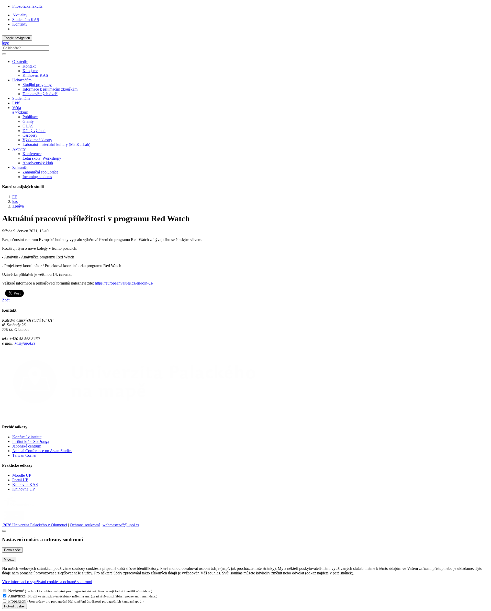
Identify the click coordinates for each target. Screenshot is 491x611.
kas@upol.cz (25, 343)
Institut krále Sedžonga (30, 441)
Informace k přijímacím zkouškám (50, 89)
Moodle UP (21, 475)
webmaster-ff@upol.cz (121, 525)
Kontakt (29, 66)
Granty (28, 121)
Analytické (17, 596)
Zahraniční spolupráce (40, 172)
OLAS (28, 126)
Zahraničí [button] (20, 167)
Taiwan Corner (24, 455)
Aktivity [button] (19, 149)
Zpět (5, 300)
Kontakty (19, 24)
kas (15, 201)
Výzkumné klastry (37, 140)
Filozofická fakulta (27, 6)
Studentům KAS (25, 19)
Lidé (16, 103)
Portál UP (20, 480)
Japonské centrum (26, 446)
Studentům (21, 98)
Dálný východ (34, 130)
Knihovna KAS (35, 75)
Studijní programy (37, 84)
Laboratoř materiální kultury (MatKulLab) (56, 144)
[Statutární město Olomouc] (13, 520)
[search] (4, 54)
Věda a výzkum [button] (20, 109)
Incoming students (37, 176)
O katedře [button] (20, 61)
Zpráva (18, 206)
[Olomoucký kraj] (19, 507)
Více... (9, 559)
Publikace (30, 117)
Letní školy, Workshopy (42, 158)
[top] (4, 531)
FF (14, 197)
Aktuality (19, 15)
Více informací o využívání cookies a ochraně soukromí (47, 582)
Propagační (17, 601)
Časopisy (30, 135)
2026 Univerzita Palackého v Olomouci (34, 525)
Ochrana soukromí (85, 525)
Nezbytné (16, 591)
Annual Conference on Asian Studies (42, 451)
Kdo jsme (30, 71)
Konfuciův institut (26, 437)
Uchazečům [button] (21, 80)
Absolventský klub (38, 163)
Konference (32, 153)
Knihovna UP (23, 489)
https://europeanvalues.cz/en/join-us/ (124, 283)
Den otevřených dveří (40, 94)
